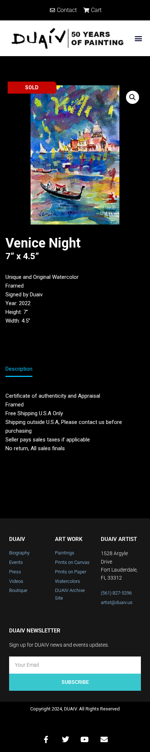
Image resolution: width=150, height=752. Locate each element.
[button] (139, 38)
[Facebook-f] (46, 739)
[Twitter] (65, 739)
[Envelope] (104, 739)
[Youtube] (85, 739)
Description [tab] (18, 369)
